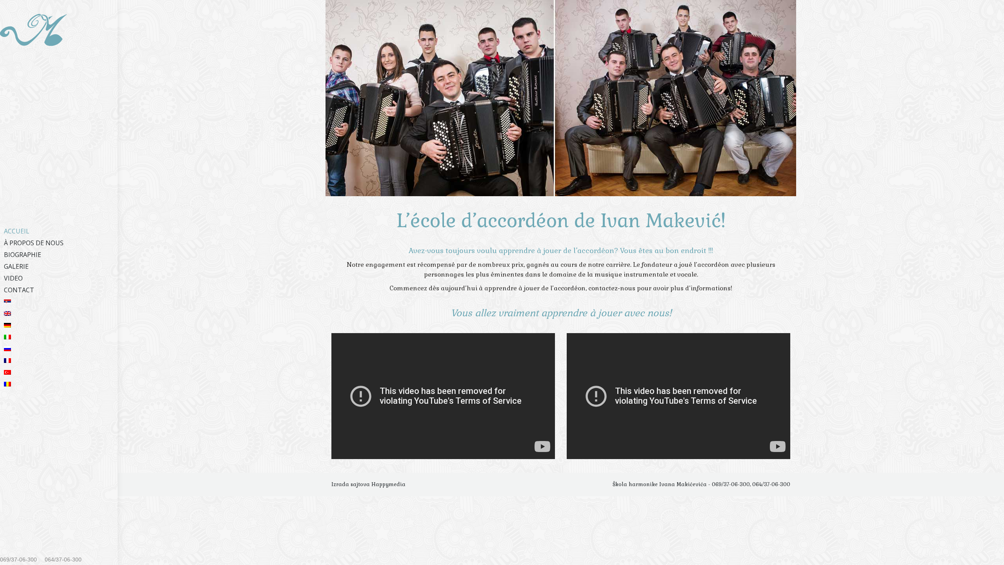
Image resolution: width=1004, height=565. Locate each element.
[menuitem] (59, 231)
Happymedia (388, 484)
